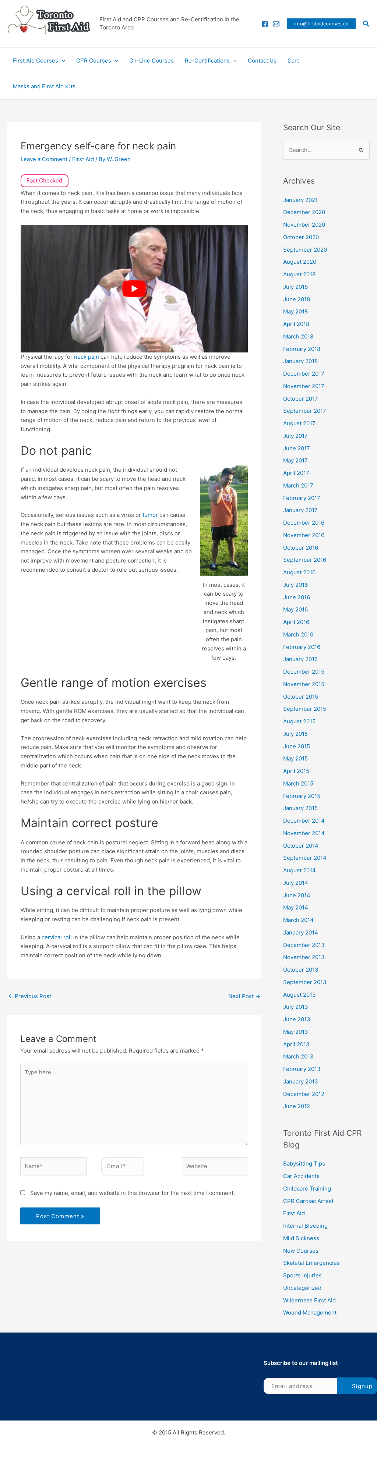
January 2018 (300, 361)
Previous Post (29, 996)
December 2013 (304, 944)
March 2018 (298, 336)
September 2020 (305, 249)
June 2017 (296, 448)
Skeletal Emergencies (311, 1262)
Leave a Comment (44, 159)
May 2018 (295, 311)
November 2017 (303, 386)
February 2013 (302, 1068)
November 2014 (304, 833)
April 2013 (296, 1044)
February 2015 (301, 795)
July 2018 (295, 286)
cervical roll (57, 937)
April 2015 (296, 770)
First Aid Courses (35, 60)
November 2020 (304, 224)
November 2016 (303, 535)
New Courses (300, 1250)
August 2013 (299, 994)
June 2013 (296, 1019)
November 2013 (304, 957)
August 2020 (299, 261)
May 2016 (295, 609)
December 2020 (304, 212)
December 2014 (304, 820)
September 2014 (305, 857)
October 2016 (300, 547)
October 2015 (300, 696)
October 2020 (301, 237)
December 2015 (303, 671)
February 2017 (301, 497)
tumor (150, 514)
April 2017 (296, 472)
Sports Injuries (302, 1275)
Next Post (244, 996)
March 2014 (298, 919)
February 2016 (301, 646)
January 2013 (300, 1081)
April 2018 (296, 323)
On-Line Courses (151, 60)
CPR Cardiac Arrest (308, 1201)
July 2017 (295, 435)
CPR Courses (93, 60)
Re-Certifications (207, 60)
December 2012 (303, 1093)
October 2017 (300, 398)
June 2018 (296, 299)
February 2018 (301, 348)
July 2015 (295, 733)
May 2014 (295, 907)
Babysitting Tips (304, 1163)
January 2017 (300, 510)
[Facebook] (265, 24)
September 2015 (304, 708)
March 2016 (298, 634)
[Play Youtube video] (134, 288)
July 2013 (295, 1006)
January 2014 (300, 932)
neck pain (86, 356)
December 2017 (303, 373)
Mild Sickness (301, 1238)
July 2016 (295, 584)
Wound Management (310, 1312)
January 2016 (300, 659)
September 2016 (304, 559)
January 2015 (300, 808)
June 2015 (296, 746)
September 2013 (305, 982)
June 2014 (296, 895)
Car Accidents (301, 1176)
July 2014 (295, 882)
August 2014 (299, 870)
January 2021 (300, 199)
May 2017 (295, 460)
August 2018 (299, 274)
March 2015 (298, 783)
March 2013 (298, 1056)
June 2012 (296, 1106)
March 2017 (298, 485)
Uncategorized (302, 1287)
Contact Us (262, 60)
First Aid (83, 159)
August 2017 (299, 423)
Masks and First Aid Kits (44, 86)
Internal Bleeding (305, 1225)
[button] (321, 23)
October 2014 (300, 845)
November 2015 (303, 684)
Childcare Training (307, 1188)
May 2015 (295, 758)
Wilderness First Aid (309, 1300)
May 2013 (295, 1031)
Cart (293, 60)
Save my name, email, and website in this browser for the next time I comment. (132, 1192)
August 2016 (299, 572)
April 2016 (296, 621)
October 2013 (300, 969)
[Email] (276, 24)
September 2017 (304, 410)
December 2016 (303, 522)
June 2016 (296, 597)
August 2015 (299, 721)
